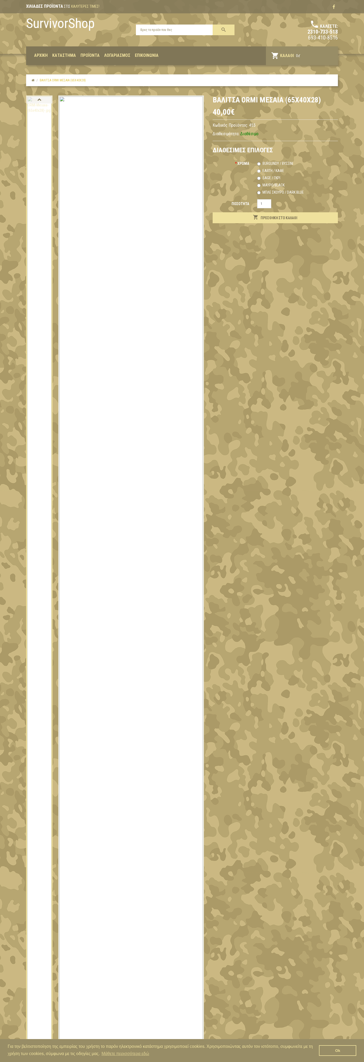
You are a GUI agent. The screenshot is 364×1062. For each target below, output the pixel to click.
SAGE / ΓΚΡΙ (271, 178)
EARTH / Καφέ (273, 171)
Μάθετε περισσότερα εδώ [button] (125, 1053)
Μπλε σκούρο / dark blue (283, 192)
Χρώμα (243, 163)
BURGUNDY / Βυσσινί (277, 163)
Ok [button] (337, 1050)
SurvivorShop (60, 23)
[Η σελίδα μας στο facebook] (334, 7)
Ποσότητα (240, 204)
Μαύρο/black (273, 185)
